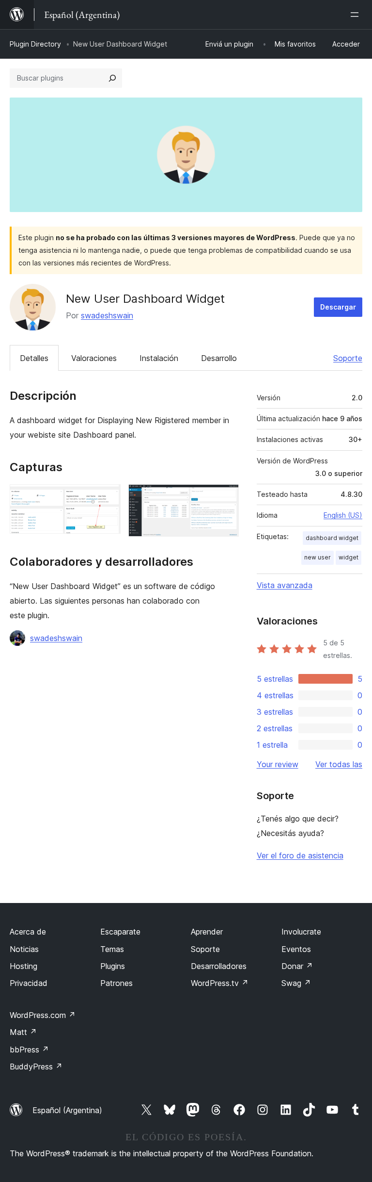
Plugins (112, 966)
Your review (277, 764)
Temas (112, 949)
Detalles (34, 358)
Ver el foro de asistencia (300, 855)
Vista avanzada (284, 585)
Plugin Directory (35, 44)
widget (348, 557)
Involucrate (301, 931)
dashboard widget (332, 538)
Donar (297, 966)
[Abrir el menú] (356, 14)
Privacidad (28, 983)
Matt (23, 1032)
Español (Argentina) (67, 1110)
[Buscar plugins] (112, 78)
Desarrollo (219, 358)
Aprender (207, 931)
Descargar (338, 307)
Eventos (296, 949)
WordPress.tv (219, 983)
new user (317, 557)
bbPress (29, 1049)
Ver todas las (338, 764)
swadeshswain (107, 315)
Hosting (23, 966)
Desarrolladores (219, 966)
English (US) (343, 515)
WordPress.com (43, 1015)
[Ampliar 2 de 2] (226, 497)
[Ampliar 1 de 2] (107, 497)
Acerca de (28, 931)
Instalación (159, 358)
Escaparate (120, 931)
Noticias (24, 949)
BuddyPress (36, 1066)
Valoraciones (94, 358)
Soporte (347, 358)
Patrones (116, 983)
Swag (296, 983)
